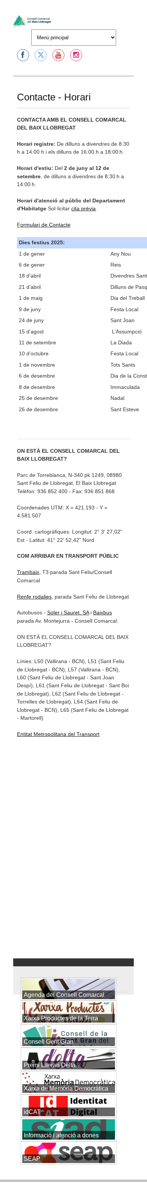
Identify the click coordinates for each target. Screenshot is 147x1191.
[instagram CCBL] (76, 55)
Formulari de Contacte (43, 225)
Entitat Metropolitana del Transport (58, 734)
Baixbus (102, 612)
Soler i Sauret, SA (68, 612)
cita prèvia (83, 208)
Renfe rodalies (34, 597)
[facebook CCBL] (23, 55)
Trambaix (28, 572)
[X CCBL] (41, 55)
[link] (102, 612)
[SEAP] (68, 1178)
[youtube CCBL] (58, 55)
